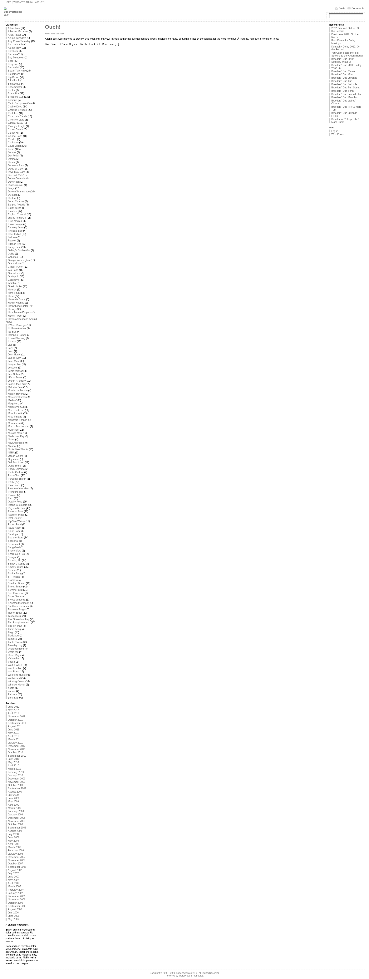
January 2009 (15, 814)
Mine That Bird (16, 410)
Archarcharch (15, 44)
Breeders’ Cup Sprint (342, 90)
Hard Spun (14, 292)
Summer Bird (15, 589)
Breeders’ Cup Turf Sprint (345, 87)
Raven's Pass (15, 511)
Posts (342, 8)
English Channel (17, 214)
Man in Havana (16, 393)
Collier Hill (13, 132)
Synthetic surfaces (18, 606)
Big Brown (13, 77)
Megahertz (14, 403)
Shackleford (14, 550)
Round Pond (15, 524)
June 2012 (13, 706)
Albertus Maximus (18, 31)
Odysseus (13, 459)
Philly (11, 482)
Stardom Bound (16, 583)
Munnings (13, 429)
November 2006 (16, 899)
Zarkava (12, 694)
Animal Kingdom (17, 38)
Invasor (12, 341)
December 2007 (16, 857)
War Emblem (15, 668)
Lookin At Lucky (17, 380)
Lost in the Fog (16, 384)
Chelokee (13, 113)
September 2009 (17, 788)
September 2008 (17, 827)
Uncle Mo (13, 651)
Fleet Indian (14, 234)
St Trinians (14, 576)
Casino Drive (15, 106)
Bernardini (13, 67)
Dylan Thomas (16, 201)
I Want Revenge (17, 325)
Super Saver (15, 596)
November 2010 (16, 749)
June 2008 (13, 837)
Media (11, 400)
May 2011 (13, 732)
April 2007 (13, 883)
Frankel (12, 240)
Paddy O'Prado (16, 468)
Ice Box (12, 331)
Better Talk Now (17, 70)
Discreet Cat (15, 175)
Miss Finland (15, 416)
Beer (10, 60)
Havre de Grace (16, 299)
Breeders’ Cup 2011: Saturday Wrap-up (342, 60)
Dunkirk (12, 198)
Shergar (12, 557)
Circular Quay (15, 122)
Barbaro (12, 54)
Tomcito (12, 638)
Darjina (12, 158)
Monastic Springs (17, 419)
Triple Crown (15, 642)
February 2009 (16, 811)
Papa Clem (14, 475)
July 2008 (13, 834)
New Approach (16, 442)
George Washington (19, 260)
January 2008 (15, 853)
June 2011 (13, 729)
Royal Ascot (14, 527)
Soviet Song (15, 573)
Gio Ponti (13, 270)
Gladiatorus (14, 273)
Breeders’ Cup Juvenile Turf (346, 94)
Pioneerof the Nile (18, 488)
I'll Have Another (17, 328)
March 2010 (14, 768)
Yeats (11, 687)
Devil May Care (16, 172)
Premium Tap (15, 491)
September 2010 (17, 755)
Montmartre (14, 423)
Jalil (10, 344)
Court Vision (15, 145)
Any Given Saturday (19, 41)
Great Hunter (15, 286)
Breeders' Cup (15, 96)
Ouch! (53, 27)
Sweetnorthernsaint (18, 602)
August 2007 (15, 870)
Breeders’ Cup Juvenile (344, 77)
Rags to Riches (16, 508)
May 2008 (13, 840)
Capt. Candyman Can (20, 103)
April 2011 (13, 736)
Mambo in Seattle (17, 390)
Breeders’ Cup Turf (341, 81)
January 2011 (15, 742)
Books (11, 90)
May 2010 (13, 762)
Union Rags (14, 655)
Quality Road (15, 501)
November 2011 (16, 716)
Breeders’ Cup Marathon (344, 97)
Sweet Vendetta (16, 599)
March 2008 (14, 847)
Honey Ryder (15, 315)
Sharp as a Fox (16, 553)
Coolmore (13, 142)
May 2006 (13, 919)
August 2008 (15, 830)
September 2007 (17, 866)
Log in (334, 131)
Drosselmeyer (15, 185)
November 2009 (16, 781)
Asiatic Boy (14, 47)
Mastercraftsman (17, 397)
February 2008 (16, 850)
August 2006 (15, 909)
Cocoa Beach (15, 129)
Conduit (12, 139)
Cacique (12, 100)
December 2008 (16, 817)
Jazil (10, 348)
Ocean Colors (15, 455)
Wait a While (15, 665)
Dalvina (12, 152)
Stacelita (13, 580)
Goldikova (13, 279)
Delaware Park (16, 165)
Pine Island (14, 485)
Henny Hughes (16, 302)
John (10, 351)
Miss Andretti (15, 413)
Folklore (12, 237)
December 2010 (16, 745)
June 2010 (13, 759)
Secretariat (14, 544)
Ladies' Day (14, 357)
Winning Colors (16, 681)
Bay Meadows (16, 57)
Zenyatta (13, 697)
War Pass (13, 671)
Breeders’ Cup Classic (343, 71)
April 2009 (13, 804)
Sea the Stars (15, 537)
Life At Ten (14, 374)
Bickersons (14, 73)
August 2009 (15, 791)
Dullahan (12, 194)
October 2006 (15, 902)
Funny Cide (14, 247)
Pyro (10, 498)
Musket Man (15, 433)
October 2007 (15, 863)
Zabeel (11, 691)
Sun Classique (16, 593)
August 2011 (15, 726)
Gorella (12, 283)
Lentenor (12, 367)
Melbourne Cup (16, 406)
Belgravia (13, 64)
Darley (11, 162)
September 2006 (17, 906)
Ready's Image (16, 514)
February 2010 (16, 772)
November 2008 (16, 821)
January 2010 (15, 775)
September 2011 (17, 723)
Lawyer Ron (14, 364)
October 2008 (15, 824)
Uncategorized (16, 648)
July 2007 (13, 873)
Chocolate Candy (17, 116)
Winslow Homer (16, 684)
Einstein (12, 211)
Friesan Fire (14, 243)
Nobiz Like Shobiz (18, 449)
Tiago (11, 632)
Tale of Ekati (15, 612)
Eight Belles (14, 207)
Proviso (12, 495)
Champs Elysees (17, 109)
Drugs (11, 188)
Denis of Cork (15, 168)
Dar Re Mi (13, 155)
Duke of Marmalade (19, 191)
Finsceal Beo (15, 230)
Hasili (11, 296)
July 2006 (13, 912)
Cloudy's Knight (16, 126)
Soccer (12, 570)
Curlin (11, 149)
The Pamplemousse (19, 622)
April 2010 (13, 765)
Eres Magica (15, 221)
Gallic (11, 253)
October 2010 (15, 752)
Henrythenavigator (18, 305)
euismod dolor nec (26, 935)
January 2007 (15, 893)
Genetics (13, 256)
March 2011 (14, 739)
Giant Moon (14, 263)
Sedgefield (14, 547)
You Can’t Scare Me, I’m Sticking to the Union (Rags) (347, 54)
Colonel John (15, 136)
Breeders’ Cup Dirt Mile (344, 84)
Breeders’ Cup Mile (341, 74)
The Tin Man (15, 625)
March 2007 (14, 886)
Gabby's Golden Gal (19, 250)
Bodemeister (15, 87)
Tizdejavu (13, 635)
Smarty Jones (15, 567)
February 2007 (16, 889)
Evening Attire (15, 227)
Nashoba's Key (16, 436)
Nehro (11, 439)
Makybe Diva (15, 387)
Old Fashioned (16, 462)
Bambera (13, 51)
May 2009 (13, 801)
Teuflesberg (14, 616)
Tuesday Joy (15, 645)
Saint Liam (14, 531)
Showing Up (14, 560)
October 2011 (15, 719)
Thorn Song (14, 629)
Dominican (14, 181)
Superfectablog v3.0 (186, 973)
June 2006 (13, 915)
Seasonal (13, 540)
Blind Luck (14, 80)
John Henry (14, 354)
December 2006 (16, 896)
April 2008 (13, 844)
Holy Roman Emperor (20, 312)
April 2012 (13, 713)
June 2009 (13, 798)
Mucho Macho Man (18, 426)
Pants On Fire (15, 472)
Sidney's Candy (16, 563)
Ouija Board (14, 465)
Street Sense (15, 586)
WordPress (337, 134)
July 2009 (13, 795)
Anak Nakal (14, 34)
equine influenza (17, 217)
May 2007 (13, 879)
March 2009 (14, 808)
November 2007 (16, 860)
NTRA (11, 452)
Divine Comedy (16, 178)
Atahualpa (198, 975)
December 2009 (16, 778)
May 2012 (13, 710)
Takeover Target (17, 609)
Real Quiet (14, 518)
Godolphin (13, 276)
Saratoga (13, 534)
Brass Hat (13, 93)
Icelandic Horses (17, 335)
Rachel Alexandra (17, 504)
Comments (358, 8)
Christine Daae (16, 119)
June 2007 (13, 876)
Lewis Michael (16, 370)
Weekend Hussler (17, 674)
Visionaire (13, 658)
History (12, 309)
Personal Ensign (17, 478)
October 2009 (15, 785)
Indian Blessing (16, 338)
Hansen (12, 289)
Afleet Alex (14, 28)
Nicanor (12, 446)
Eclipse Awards (16, 204)
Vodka (11, 661)
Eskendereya (15, 224)
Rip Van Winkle (16, 521)
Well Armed (14, 678)
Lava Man (13, 361)
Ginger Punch (15, 266)
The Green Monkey (18, 619)
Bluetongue (14, 83)
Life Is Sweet (15, 377)
